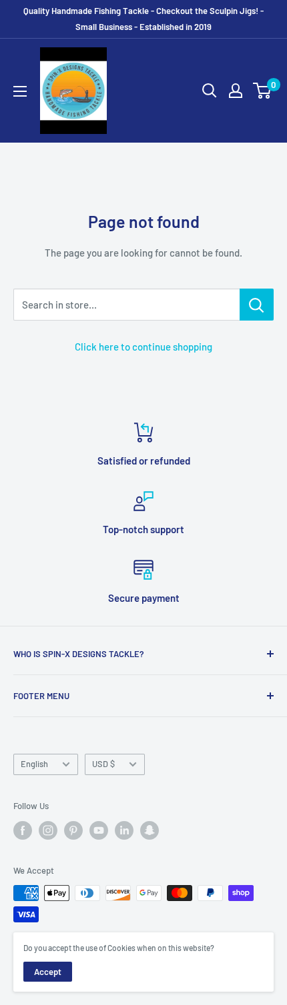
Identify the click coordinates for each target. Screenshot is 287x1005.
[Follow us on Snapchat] (149, 830)
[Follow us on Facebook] (22, 830)
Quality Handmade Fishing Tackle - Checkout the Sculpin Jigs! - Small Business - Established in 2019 (143, 18)
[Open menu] (20, 91)
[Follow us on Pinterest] (73, 830)
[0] (262, 91)
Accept (47, 971)
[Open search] (209, 90)
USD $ (103, 763)
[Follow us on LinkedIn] (124, 830)
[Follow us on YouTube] (98, 830)
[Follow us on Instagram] (48, 830)
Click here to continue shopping (143, 347)
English (34, 763)
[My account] (235, 90)
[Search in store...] (257, 305)
